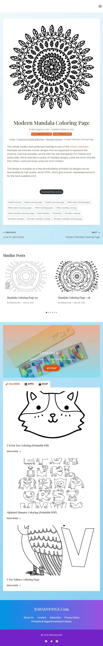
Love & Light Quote (13, 234)
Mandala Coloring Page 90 (22, 297)
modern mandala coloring (38, 219)
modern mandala (16, 219)
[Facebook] (46, 641)
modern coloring (72, 213)
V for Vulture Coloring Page (23, 579)
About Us (29, 617)
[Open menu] (100, 6)
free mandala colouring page (21, 213)
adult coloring (14, 202)
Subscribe (55, 617)
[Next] (95, 285)
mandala (57, 213)
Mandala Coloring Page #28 (74, 297)
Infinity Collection (41, 134)
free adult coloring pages (78, 202)
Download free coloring (52, 192)
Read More (14, 451)
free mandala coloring (66, 208)
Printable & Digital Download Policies (51, 621)
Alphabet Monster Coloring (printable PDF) (32, 512)
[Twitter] (51, 641)
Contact (41, 617)
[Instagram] (57, 641)
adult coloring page (33, 202)
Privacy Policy (71, 617)
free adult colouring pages (20, 208)
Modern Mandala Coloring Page (83, 234)
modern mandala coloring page (68, 219)
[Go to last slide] (7, 285)
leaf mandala (43, 213)
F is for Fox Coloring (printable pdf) (28, 445)
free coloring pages (44, 208)
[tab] (46, 312)
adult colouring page (54, 202)
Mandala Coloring (62, 134)
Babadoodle (15, 303)
